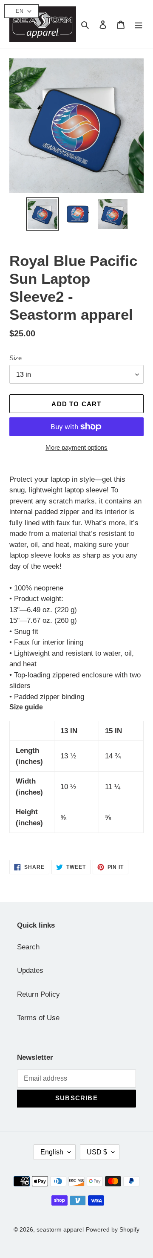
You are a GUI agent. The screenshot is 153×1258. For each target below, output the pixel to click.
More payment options (76, 447)
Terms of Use (38, 1018)
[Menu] (138, 24)
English (51, 1152)
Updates (30, 970)
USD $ (97, 1152)
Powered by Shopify (112, 1229)
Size (15, 357)
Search (28, 947)
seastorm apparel (60, 1229)
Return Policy (38, 994)
